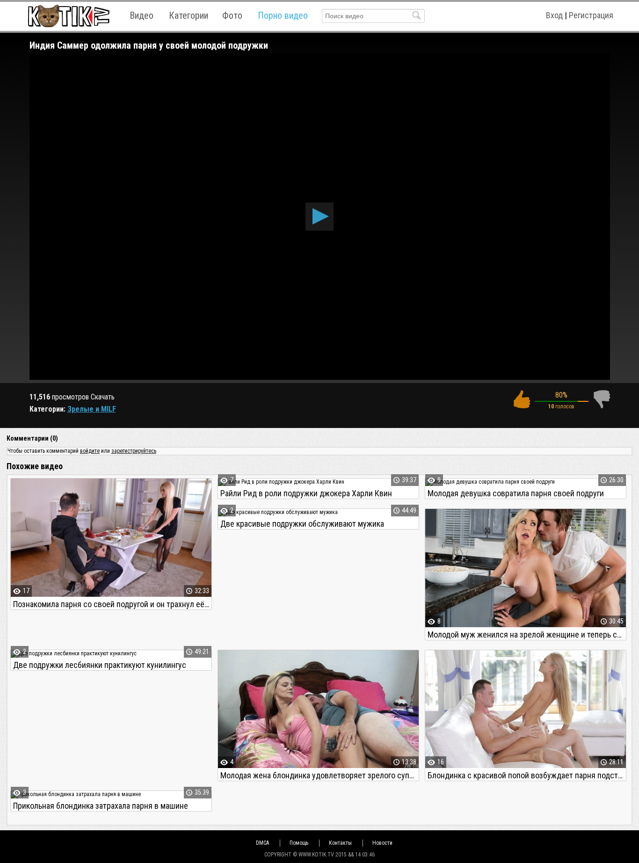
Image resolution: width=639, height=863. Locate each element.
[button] (319, 217)
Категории (188, 15)
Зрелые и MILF (91, 409)
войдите (90, 451)
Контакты (340, 843)
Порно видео (283, 15)
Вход (554, 15)
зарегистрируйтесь (133, 451)
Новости (382, 843)
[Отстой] (601, 399)
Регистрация (591, 15)
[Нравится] (521, 399)
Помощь (299, 843)
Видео (141, 15)
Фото (232, 15)
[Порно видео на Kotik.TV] (68, 15)
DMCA (262, 843)
